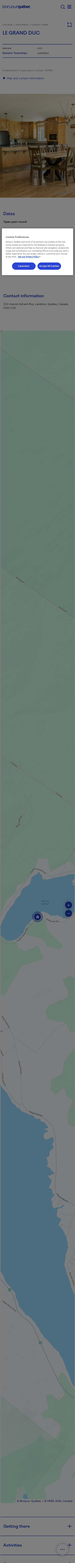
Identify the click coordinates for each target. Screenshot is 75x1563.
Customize (23, 266)
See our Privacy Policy (29, 256)
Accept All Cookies (49, 266)
